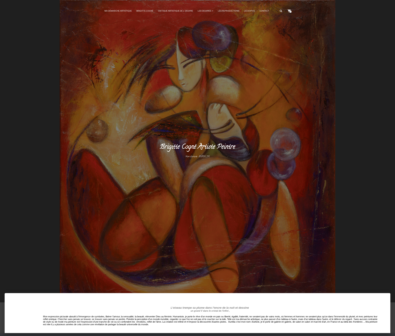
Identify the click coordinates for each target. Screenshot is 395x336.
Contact (264, 11)
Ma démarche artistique (118, 11)
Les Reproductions (228, 11)
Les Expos (249, 11)
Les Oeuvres (205, 11)
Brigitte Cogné (144, 11)
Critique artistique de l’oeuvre (175, 11)
